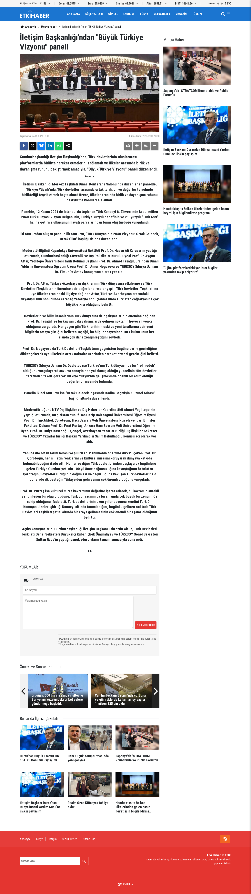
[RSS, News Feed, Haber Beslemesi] (225, 839)
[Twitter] (32, 146)
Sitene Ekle (89, 839)
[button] (137, 146)
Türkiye (197, 14)
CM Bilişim (128, 884)
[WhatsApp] (59, 146)
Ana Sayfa (73, 14)
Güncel (113, 14)
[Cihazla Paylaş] (68, 146)
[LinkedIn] (50, 146)
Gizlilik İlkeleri (69, 839)
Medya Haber (162, 14)
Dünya (144, 14)
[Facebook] (24, 146)
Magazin (181, 14)
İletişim (53, 839)
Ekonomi (129, 14)
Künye (39, 839)
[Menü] (228, 14)
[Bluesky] (41, 146)
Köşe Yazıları (94, 14)
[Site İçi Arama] (223, 14)
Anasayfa (30, 26)
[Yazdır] (128, 146)
